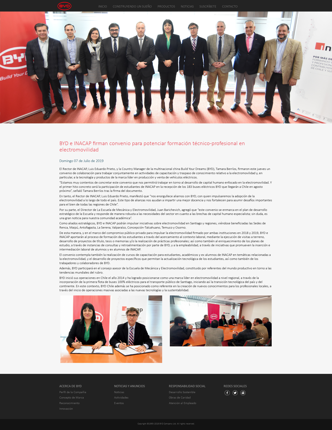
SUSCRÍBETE (207, 6)
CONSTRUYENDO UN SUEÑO (132, 6)
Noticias (119, 392)
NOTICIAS (187, 6)
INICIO (102, 6)
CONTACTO (230, 6)
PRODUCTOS (166, 6)
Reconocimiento (69, 403)
